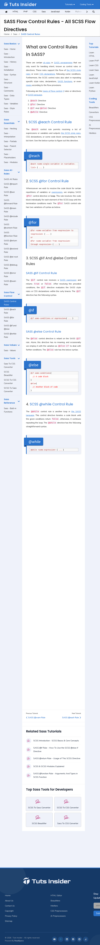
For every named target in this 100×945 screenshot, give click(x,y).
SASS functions (65, 81)
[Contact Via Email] (54, 939)
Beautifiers (94, 107)
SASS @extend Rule (11, 250)
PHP (25, 11)
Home (7, 34)
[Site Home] (6, 11)
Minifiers (92, 133)
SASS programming (63, 62)
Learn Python (92, 89)
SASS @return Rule (10, 242)
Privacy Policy (11, 916)
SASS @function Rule (10, 234)
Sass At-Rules (8, 172)
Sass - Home (9, 49)
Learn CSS (93, 65)
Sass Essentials (9, 121)
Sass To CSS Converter (9, 365)
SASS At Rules (11, 179)
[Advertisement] (11, 455)
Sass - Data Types (9, 97)
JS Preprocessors (94, 127)
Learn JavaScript (93, 77)
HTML (15, 11)
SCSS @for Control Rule (49, 181)
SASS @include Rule (11, 218)
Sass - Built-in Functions (10, 410)
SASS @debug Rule (10, 267)
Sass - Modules (11, 162)
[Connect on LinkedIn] (67, 939)
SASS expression (68, 280)
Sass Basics (10, 43)
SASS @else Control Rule (43, 332)
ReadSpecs (19, 941)
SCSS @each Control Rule (50, 122)
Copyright (9, 911)
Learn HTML (92, 54)
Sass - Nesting (10, 128)
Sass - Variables (11, 103)
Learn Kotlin (94, 83)
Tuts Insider (23, 4)
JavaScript (55, 11)
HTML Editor (56, 895)
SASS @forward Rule (10, 202)
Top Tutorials (93, 45)
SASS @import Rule (10, 186)
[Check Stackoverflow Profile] (85, 939)
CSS (34, 11)
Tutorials (69, 4)
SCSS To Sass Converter (10, 390)
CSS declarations (47, 74)
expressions (57, 192)
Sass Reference (9, 401)
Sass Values (10, 345)
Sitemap (8, 921)
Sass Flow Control (9, 294)
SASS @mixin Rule (10, 210)
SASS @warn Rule (10, 283)
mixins (29, 85)
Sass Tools (9, 358)
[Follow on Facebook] (73, 939)
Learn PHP (94, 60)
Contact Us (10, 906)
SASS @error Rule (10, 275)
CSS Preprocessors (94, 119)
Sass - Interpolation (9, 135)
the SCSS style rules (71, 133)
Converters (94, 112)
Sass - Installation (9, 68)
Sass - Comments (9, 89)
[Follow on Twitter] (79, 939)
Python (78, 11)
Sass (44, 11)
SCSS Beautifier (8, 374)
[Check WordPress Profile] (60, 939)
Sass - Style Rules (9, 110)
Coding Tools (86, 4)
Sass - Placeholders (10, 156)
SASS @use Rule (9, 194)
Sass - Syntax (10, 74)
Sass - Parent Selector (10, 148)
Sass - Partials (10, 141)
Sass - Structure (8, 81)
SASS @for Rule (9, 319)
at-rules (46, 62)
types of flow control (52, 91)
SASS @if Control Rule (41, 273)
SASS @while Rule (10, 335)
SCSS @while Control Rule (51, 404)
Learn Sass (94, 70)
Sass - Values (10, 350)
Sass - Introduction (9, 55)
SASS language (35, 94)
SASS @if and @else (10, 327)
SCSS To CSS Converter (10, 382)
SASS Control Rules (10, 303)
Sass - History (10, 62)
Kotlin (67, 11)
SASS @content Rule (10, 226)
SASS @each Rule (10, 311)
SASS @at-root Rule (11, 259)
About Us (9, 900)
